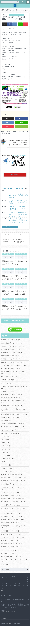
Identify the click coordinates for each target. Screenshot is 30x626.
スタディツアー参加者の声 (9, 430)
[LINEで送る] (17, 107)
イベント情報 (6, 420)
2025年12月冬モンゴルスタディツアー (13, 346)
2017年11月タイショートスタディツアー (13, 498)
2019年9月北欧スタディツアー (10, 391)
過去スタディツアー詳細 (8, 553)
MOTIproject (9, 623)
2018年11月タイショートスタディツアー (13, 477)
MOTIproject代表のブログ (10, 417)
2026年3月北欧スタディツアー (10, 349)
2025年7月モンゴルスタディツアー (12, 343)
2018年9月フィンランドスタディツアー (13, 481)
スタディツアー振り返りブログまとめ (12, 426)
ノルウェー (5, 442)
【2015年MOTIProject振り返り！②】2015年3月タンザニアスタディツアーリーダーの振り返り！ (18, 195)
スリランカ (6, 455)
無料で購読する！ (15, 174)
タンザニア (6, 449)
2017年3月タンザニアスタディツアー (12, 505)
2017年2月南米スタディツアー (10, 513)
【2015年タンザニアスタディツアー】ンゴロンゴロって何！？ (15, 235)
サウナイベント (6, 383)
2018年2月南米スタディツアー (10, 495)
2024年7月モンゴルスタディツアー (12, 355)
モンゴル (5, 439)
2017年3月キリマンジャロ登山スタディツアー (14, 509)
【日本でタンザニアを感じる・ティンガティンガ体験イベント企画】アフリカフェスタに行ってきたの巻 (18, 220)
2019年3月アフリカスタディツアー (12, 406)
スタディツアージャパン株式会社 (9, 611)
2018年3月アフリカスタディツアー (12, 492)
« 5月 (2, 590)
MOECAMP (5, 564)
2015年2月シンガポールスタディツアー (13, 543)
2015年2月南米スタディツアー (10, 540)
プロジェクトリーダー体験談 (10, 433)
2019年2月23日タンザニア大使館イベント (14, 414)
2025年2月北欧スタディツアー (10, 340)
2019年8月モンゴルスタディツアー (12, 394)
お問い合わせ (22, 2)
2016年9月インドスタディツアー (11, 516)
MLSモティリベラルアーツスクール (11, 556)
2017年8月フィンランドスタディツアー (13, 501)
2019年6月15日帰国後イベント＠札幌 (13, 423)
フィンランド (7, 468)
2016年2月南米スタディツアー (10, 531)
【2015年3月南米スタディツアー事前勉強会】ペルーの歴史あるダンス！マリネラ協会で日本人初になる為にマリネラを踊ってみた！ (14, 241)
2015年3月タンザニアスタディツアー (12, 188)
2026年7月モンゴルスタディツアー (11, 352)
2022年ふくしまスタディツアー (10, 359)
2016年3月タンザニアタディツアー (12, 522)
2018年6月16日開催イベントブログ (11, 474)
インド (5, 452)
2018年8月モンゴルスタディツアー (12, 484)
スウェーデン (6, 446)
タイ (4, 461)
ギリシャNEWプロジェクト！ (10, 550)
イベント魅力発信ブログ (9, 471)
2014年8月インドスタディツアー (11, 547)
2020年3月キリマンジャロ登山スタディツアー (14, 372)
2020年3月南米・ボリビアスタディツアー (14, 365)
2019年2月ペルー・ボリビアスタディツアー (13, 401)
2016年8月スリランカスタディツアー (12, 519)
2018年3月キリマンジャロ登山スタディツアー (14, 488)
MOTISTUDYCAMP (7, 380)
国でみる (5, 436)
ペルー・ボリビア (8, 458)
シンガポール (6, 465)
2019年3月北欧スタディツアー (10, 397)
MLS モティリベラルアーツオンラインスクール (14, 560)
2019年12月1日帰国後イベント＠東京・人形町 (14, 387)
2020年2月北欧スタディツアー (10, 368)
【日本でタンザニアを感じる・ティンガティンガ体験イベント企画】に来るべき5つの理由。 (18, 208)
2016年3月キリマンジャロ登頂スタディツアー (14, 526)
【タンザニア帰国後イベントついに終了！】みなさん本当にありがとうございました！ (18, 202)
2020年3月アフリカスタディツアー (12, 362)
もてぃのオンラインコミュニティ (11, 376)
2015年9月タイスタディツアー (10, 534)
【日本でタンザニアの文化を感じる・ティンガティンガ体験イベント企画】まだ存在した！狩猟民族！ (18, 214)
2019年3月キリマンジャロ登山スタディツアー (14, 410)
